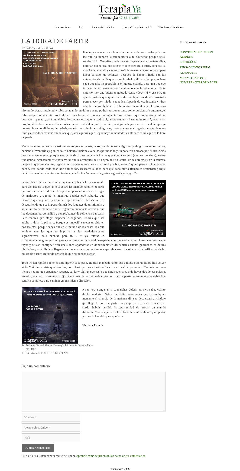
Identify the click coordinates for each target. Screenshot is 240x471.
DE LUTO (30, 349)
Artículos (30, 345)
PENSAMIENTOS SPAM (195, 67)
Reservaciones (62, 27)
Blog (80, 27)
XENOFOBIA (188, 72)
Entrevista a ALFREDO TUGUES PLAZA (47, 353)
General (40, 345)
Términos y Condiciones (171, 27)
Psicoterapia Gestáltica (102, 27)
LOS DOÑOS (188, 62)
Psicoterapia (71, 345)
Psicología (58, 345)
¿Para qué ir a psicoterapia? (136, 27)
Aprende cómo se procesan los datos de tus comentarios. (111, 455)
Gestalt (48, 345)
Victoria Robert (86, 345)
